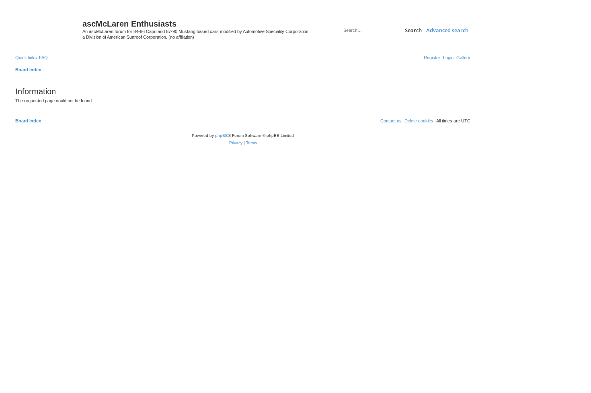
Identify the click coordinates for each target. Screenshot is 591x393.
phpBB (221, 135)
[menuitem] (463, 57)
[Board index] (47, 26)
